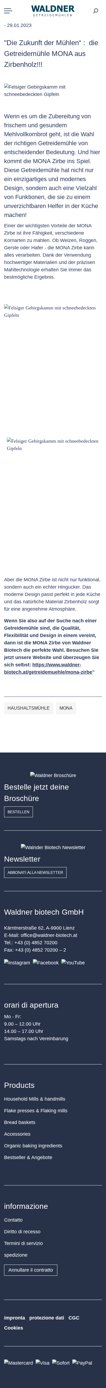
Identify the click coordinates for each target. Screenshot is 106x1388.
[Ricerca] (95, 10)
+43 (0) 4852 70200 (35, 942)
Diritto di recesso (22, 1231)
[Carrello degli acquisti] (101, 9)
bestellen (18, 812)
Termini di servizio (23, 1243)
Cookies (13, 1328)
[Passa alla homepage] (53, 10)
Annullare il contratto (30, 1270)
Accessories (17, 1134)
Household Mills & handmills (34, 1099)
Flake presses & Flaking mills (35, 1110)
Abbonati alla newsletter (35, 872)
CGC (73, 1318)
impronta (14, 1318)
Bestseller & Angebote (28, 1157)
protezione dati (46, 1318)
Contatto (13, 1220)
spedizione (15, 1255)
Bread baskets (19, 1122)
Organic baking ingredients (33, 1145)
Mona (66, 708)
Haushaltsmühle (29, 708)
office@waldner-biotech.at (49, 935)
